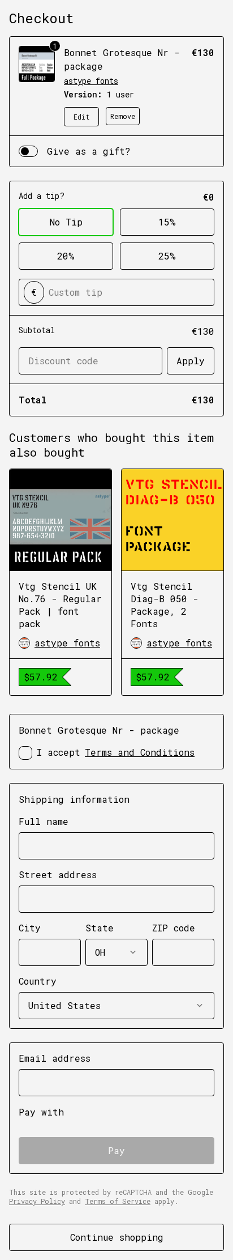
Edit (82, 116)
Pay (116, 1150)
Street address (58, 874)
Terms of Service (117, 1201)
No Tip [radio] (66, 222)
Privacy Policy (37, 1201)
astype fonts (91, 80)
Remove (122, 116)
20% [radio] (66, 256)
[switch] (28, 151)
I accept (116, 752)
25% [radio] (167, 256)
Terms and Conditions (140, 752)
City (30, 928)
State (99, 928)
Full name (43, 821)
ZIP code (173, 928)
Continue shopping (116, 1237)
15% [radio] (167, 222)
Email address (54, 1058)
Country (38, 981)
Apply (190, 361)
